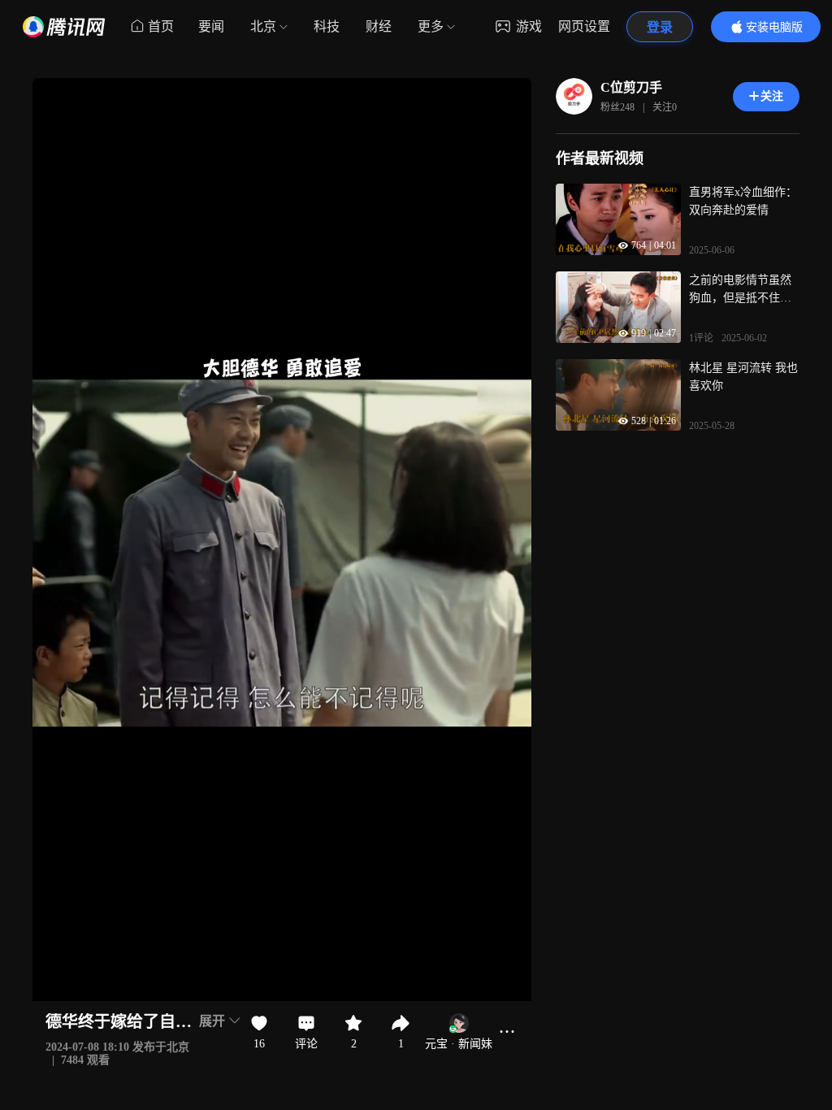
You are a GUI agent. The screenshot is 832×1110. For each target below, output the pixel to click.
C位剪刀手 (631, 87)
